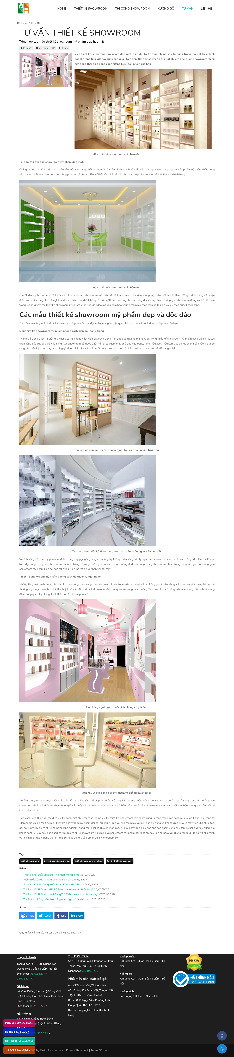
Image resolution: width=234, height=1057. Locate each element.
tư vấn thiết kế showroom (119, 861)
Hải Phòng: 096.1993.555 (19, 1040)
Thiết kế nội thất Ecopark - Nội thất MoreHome (51, 875)
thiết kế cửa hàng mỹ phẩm (57, 861)
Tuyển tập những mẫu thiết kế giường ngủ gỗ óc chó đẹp (56, 899)
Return (64, 48)
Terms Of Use (99, 1050)
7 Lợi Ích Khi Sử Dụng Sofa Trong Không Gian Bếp (52, 884)
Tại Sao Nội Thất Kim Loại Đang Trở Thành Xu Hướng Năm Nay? (61, 894)
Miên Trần (27, 48)
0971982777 (38, 974)
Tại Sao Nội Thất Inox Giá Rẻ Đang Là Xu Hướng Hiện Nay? (58, 889)
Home (24, 23)
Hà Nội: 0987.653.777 (17, 1032)
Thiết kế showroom (51, 1050)
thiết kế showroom (30, 861)
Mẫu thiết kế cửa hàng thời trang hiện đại (47, 879)
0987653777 (25, 979)
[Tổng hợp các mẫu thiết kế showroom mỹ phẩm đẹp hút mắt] (46, 70)
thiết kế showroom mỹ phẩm (88, 861)
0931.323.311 (39, 1033)
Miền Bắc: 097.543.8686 (18, 1022)
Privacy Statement (77, 1050)
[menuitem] (62, 8)
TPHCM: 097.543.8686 (17, 1050)
